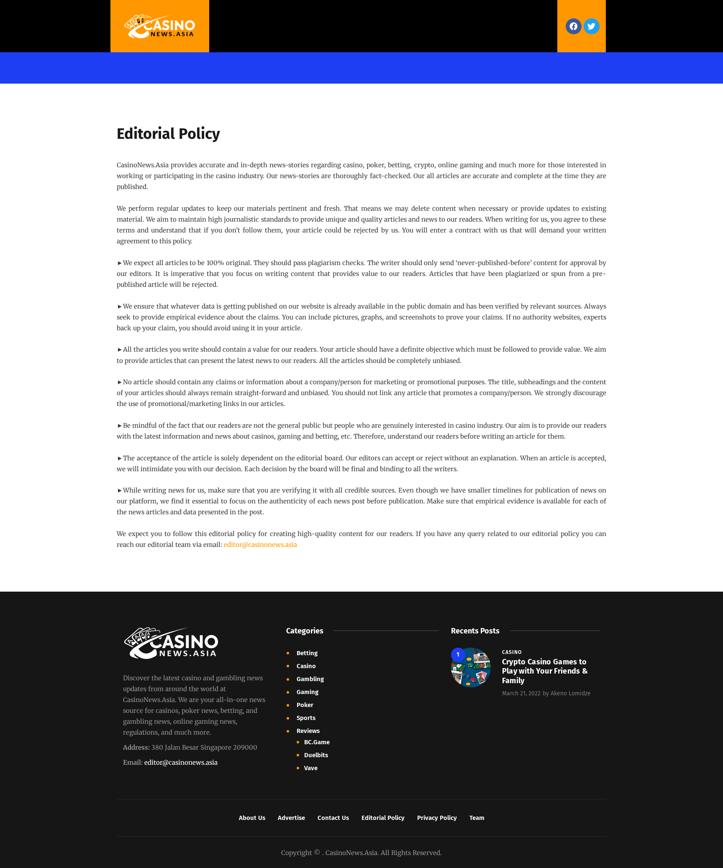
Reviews (308, 731)
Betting (307, 653)
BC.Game (317, 742)
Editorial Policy (383, 818)
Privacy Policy (437, 818)
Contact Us (333, 818)
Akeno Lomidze (571, 693)
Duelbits (316, 755)
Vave (311, 768)
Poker (305, 705)
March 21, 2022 (521, 693)
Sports (306, 718)
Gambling (310, 679)
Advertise (291, 818)
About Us (252, 818)
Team (477, 818)
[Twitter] (592, 26)
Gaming (307, 692)
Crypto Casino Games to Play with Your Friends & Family (545, 671)
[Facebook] (574, 26)
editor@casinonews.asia (181, 762)
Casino (306, 666)
